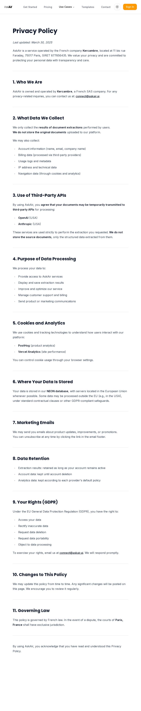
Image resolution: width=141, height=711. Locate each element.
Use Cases (65, 6)
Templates (88, 7)
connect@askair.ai (87, 96)
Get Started (30, 7)
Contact (106, 7)
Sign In (130, 6)
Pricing (48, 7)
